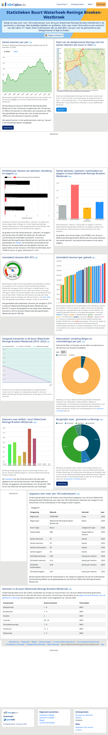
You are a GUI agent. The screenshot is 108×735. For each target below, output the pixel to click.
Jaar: (58, 352)
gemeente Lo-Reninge (73, 479)
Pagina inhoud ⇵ (55, 35)
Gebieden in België (46, 715)
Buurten (61, 109)
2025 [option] (63, 352)
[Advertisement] (54, 151)
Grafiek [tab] (7, 51)
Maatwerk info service (84, 727)
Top (102, 644)
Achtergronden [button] (77, 4)
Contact (79, 730)
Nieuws (78, 717)
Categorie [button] (35, 508)
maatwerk (9, 479)
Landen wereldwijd (47, 723)
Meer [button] (90, 4)
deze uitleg (46, 297)
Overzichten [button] (61, 4)
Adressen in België (46, 717)
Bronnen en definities (84, 715)
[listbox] (64, 352)
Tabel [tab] (16, 51)
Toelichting (8, 127)
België (18, 243)
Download (101, 4)
